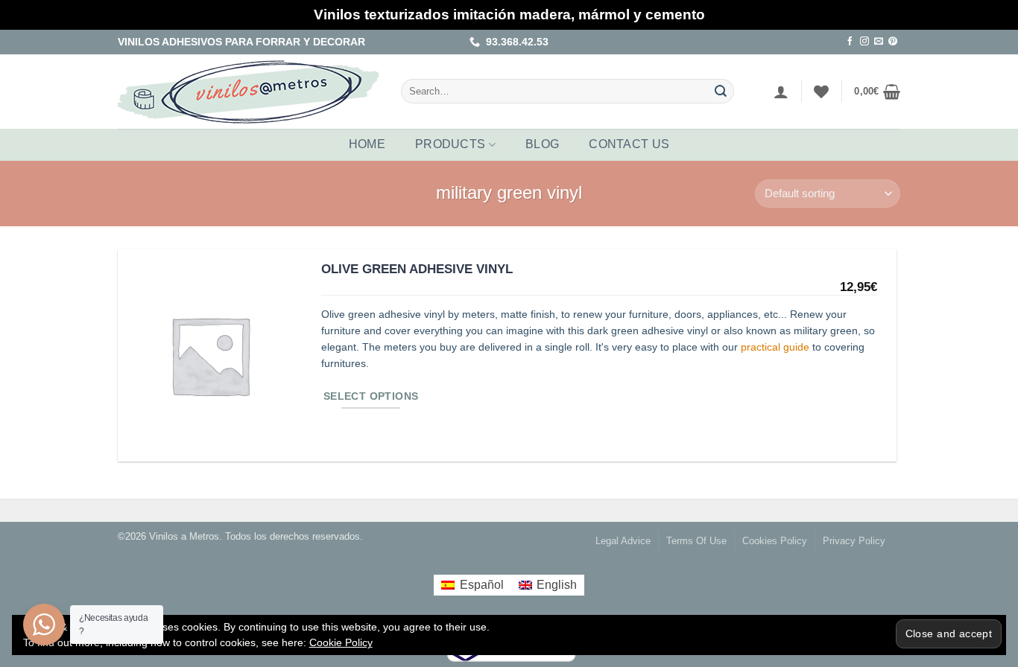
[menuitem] (472, 585)
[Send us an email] (878, 41)
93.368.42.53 (514, 42)
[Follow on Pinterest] (892, 41)
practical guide (775, 347)
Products (450, 144)
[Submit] (720, 91)
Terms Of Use (696, 541)
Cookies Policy (774, 541)
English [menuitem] (557, 584)
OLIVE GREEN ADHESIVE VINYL (417, 268)
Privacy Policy (854, 541)
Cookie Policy (341, 642)
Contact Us (629, 144)
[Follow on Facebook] (850, 41)
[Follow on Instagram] (864, 41)
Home (367, 144)
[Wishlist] (821, 91)
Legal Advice (623, 541)
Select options (371, 396)
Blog (542, 144)
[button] (781, 91)
